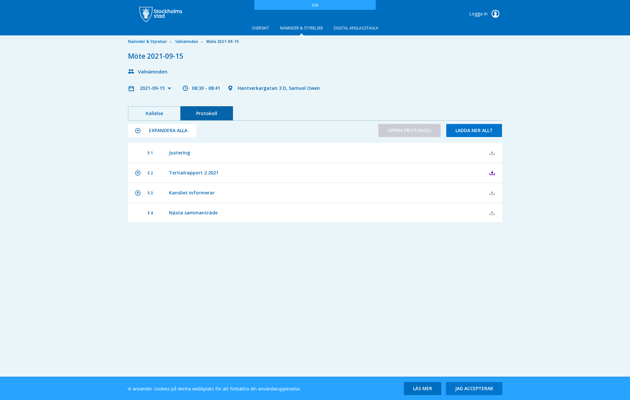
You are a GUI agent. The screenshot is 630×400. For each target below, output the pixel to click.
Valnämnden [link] (186, 41)
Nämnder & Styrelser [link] (147, 41)
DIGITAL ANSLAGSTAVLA (356, 28)
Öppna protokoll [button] (409, 130)
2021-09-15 (153, 88)
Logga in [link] (479, 13)
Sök (315, 5)
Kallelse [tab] (154, 113)
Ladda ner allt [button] (474, 130)
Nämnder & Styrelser (301, 28)
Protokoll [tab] (206, 113)
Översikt (260, 28)
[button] (162, 130)
